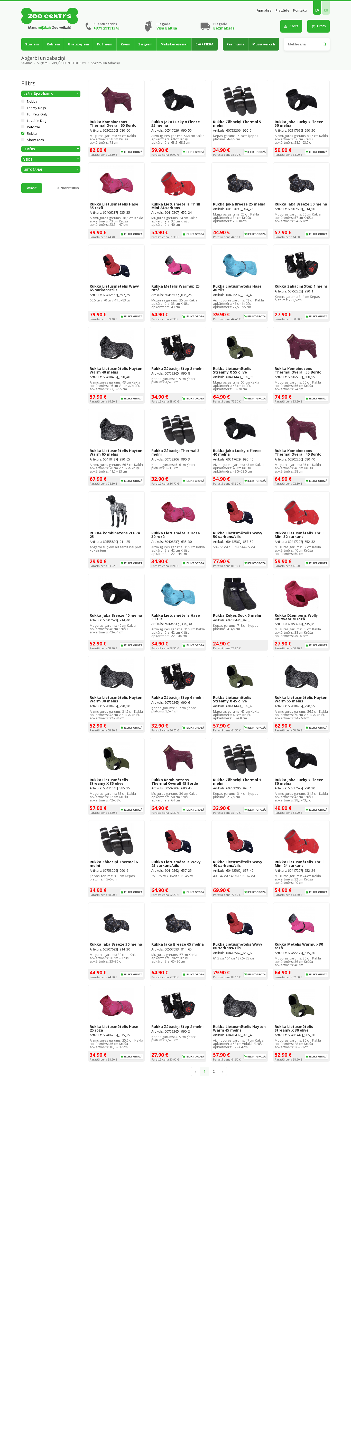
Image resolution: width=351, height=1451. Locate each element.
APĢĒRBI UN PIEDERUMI (69, 63)
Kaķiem (53, 44)
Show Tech (35, 140)
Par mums (235, 44)
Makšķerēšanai (174, 44)
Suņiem (32, 44)
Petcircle (33, 127)
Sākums (26, 63)
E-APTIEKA (205, 44)
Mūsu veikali (263, 44)
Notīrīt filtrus (70, 188)
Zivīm (126, 44)
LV (317, 10)
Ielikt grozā (133, 152)
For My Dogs (36, 107)
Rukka (32, 133)
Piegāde (282, 10)
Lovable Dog (36, 120)
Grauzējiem (78, 44)
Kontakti (300, 10)
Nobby (32, 102)
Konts (294, 26)
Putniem (105, 44)
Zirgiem (145, 44)
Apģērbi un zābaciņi (105, 63)
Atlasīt (31, 188)
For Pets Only (37, 114)
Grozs (321, 26)
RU (326, 10)
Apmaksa (264, 10)
